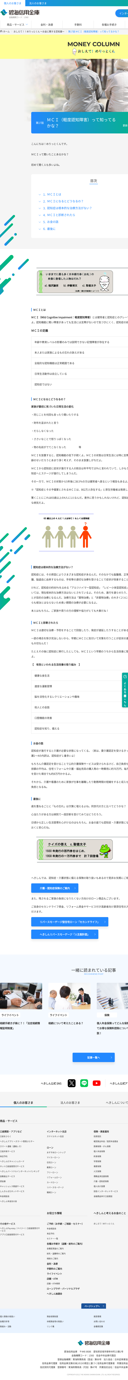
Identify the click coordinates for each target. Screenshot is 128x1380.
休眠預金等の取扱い (55, 1321)
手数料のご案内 (54, 1268)
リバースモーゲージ (55, 1187)
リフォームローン (54, 1177)
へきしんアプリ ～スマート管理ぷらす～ (17, 1141)
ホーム (6, 31)
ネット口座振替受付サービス (12, 1166)
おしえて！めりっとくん (104, 1223)
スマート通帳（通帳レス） (11, 1146)
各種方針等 (4, 1321)
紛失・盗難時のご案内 (56, 1253)
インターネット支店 (56, 1131)
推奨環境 (97, 1316)
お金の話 (52, 222)
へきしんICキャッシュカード (12, 1161)
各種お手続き (109, 24)
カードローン (52, 1182)
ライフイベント (54, 1273)
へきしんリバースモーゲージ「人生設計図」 (65, 934)
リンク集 (50, 1326)
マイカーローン (53, 1157)
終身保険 (97, 1156)
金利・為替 (47, 24)
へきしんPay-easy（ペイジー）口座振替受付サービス (20, 1229)
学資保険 (97, 1161)
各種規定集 (98, 1326)
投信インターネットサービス (106, 1191)
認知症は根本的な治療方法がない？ (69, 208)
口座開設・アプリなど (11, 1131)
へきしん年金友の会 (8, 1201)
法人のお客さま (38, 3)
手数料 (78, 24)
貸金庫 (3, 1181)
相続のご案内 (52, 1258)
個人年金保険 (99, 1151)
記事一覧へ (93, 1057)
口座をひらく (5, 1136)
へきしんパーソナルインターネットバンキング (19, 1171)
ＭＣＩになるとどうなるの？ (65, 201)
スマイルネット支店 (55, 1136)
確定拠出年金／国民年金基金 (106, 1141)
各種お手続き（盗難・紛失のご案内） (65, 1243)
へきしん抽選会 (54, 1293)
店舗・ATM (52, 1278)
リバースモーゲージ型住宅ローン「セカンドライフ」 (70, 922)
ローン (50, 1147)
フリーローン (52, 1172)
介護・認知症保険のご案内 (55, 888)
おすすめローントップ (56, 1152)
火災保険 (97, 1171)
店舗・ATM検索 (53, 1283)
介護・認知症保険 (101, 1181)
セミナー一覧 (52, 1238)
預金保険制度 (52, 1316)
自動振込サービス (7, 1176)
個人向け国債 (99, 1186)
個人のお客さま (12, 3)
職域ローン (51, 1192)
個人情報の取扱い (7, 1316)
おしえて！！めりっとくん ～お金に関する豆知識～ (39, 31)
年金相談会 (4, 1196)
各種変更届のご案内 (55, 1248)
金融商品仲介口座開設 (103, 1196)
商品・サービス (8, 1121)
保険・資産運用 (101, 1131)
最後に (51, 229)
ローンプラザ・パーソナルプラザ (63, 1288)
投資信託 (97, 1136)
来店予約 (3, 1156)
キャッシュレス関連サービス (12, 1186)
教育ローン (51, 1167)
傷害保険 (97, 1166)
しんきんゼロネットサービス (12, 1191)
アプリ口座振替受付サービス (12, 1234)
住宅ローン (51, 1162)
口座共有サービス (7, 1151)
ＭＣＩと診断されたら (61, 215)
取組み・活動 (5, 1326)
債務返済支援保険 (101, 1176)
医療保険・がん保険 (102, 1146)
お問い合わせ (99, 1321)
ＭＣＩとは (54, 194)
